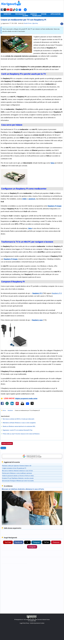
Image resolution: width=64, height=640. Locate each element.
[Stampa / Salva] (22, 404)
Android (33, 14)
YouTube (8, 542)
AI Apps (25, 16)
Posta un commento (7, 443)
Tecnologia (36, 16)
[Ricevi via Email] (19, 10)
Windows (7, 14)
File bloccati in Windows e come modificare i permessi (17, 473)
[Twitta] (32, 404)
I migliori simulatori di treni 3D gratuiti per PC (14, 468)
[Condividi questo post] (61, 24)
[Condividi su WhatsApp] (7, 404)
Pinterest (56, 542)
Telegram (36, 542)
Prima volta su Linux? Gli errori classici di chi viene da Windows (21, 434)
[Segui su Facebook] (1, 10)
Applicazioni (55, 14)
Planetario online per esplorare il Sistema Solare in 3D (16, 465)
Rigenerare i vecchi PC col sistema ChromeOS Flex (17, 430)
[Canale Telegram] (16, 10)
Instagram (32, 547)
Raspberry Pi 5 (37, 293)
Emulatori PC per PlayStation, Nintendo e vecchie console (18, 478)
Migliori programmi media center (26, 398)
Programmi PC (20, 14)
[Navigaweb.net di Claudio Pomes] (11, 6)
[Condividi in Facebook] (2, 404)
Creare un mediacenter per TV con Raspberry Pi (23, 20)
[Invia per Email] (27, 405)
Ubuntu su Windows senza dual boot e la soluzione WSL (19, 426)
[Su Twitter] (5, 10)
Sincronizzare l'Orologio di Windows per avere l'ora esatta (18, 480)
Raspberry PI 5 (57, 293)
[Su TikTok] (14, 10)
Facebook (18, 542)
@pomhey (35, 23)
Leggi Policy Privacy (24, 623)
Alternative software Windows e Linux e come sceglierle (19, 423)
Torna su (3, 448)
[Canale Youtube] (8, 10)
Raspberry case (37, 320)
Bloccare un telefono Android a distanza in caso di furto (17, 470)
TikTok (46, 542)
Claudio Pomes (28, 23)
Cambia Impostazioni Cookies (37, 623)
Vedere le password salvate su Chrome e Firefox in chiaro (18, 475)
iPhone (43, 14)
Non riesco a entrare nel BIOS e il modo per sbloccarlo (18, 419)
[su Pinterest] (11, 10)
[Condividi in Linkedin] (12, 404)
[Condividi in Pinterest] (17, 405)
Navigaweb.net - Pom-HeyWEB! (23, 619)
